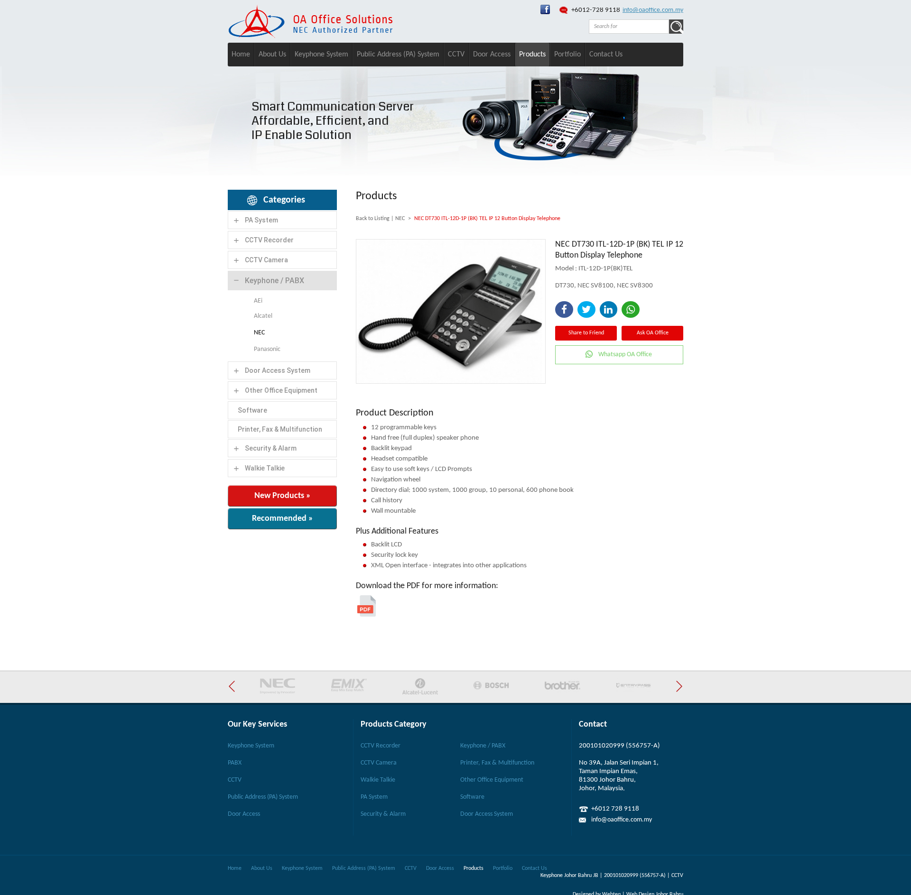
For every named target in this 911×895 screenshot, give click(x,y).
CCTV (456, 54)
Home (241, 54)
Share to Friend (586, 333)
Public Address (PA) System (398, 54)
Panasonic (267, 349)
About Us (272, 54)
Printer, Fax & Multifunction (280, 429)
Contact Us (606, 54)
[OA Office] (310, 36)
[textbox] (629, 26)
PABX (235, 762)
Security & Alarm (271, 448)
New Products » (282, 495)
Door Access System (277, 370)
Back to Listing (373, 218)
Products (532, 54)
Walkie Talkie (265, 468)
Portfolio (567, 54)
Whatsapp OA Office (625, 354)
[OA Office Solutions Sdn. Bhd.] (545, 12)
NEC (259, 332)
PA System (261, 220)
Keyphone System (321, 54)
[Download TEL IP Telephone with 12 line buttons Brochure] (366, 614)
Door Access (492, 54)
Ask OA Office (653, 333)
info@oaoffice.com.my (653, 10)
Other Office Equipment (281, 390)
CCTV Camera (266, 260)
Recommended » (282, 518)
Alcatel (263, 316)
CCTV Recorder (269, 240)
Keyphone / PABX (274, 280)
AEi (258, 300)
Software (252, 410)
